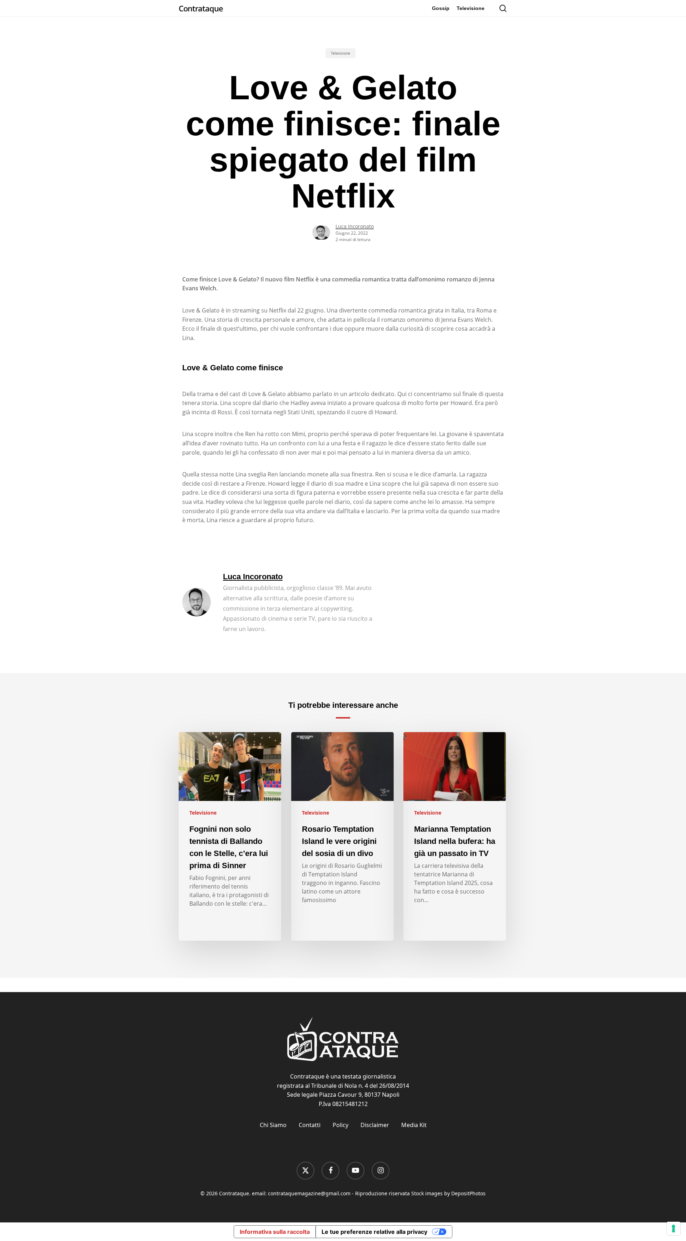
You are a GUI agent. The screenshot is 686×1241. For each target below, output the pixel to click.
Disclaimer (375, 1125)
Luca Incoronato (354, 226)
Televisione (340, 53)
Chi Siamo (273, 1125)
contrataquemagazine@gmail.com (309, 1193)
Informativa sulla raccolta (275, 1231)
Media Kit (414, 1125)
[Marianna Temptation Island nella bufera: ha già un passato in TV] (454, 836)
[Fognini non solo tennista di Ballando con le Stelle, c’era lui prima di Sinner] (230, 836)
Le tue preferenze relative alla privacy (374, 1231)
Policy (340, 1125)
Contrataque (201, 8)
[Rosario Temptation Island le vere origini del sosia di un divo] (342, 836)
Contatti (309, 1125)
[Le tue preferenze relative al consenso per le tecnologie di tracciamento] (673, 1228)
